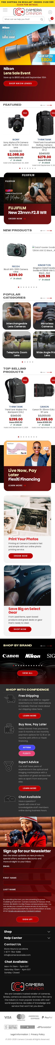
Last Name (9, 889)
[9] (33, 665)
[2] (22, 168)
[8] (36, 287)
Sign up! (27, 919)
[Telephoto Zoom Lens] (17, 344)
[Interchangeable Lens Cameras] (17, 315)
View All (27, 673)
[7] (35, 168)
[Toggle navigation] (5, 10)
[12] (41, 665)
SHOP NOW (20, 629)
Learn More (15, 485)
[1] (19, 168)
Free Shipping (29, 696)
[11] (39, 665)
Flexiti (27, 753)
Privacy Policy (38, 1034)
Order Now (15, 218)
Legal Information (19, 1034)
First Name (9, 877)
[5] (30, 168)
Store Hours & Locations (16, 948)
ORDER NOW (21, 555)
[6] (32, 168)
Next (49, 105)
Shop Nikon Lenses (20, 83)
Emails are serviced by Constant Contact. (24, 911)
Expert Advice (29, 762)
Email (6, 866)
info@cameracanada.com (17, 955)
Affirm (27, 747)
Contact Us (12, 944)
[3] (24, 168)
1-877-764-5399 (12, 951)
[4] (27, 168)
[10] (36, 665)
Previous (43, 105)
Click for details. (27, 4)
